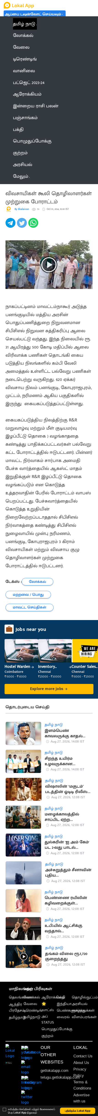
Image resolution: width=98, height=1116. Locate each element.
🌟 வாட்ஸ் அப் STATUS (47, 1013)
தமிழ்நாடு (17, 1017)
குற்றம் (47, 1036)
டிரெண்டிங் (32, 1010)
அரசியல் (80, 1004)
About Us (81, 1063)
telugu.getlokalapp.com (60, 1077)
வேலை (30, 1004)
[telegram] (11, 225)
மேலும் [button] (20, 176)
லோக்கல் (31, 997)
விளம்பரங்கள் (84, 1017)
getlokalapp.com (54, 1070)
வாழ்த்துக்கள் (83, 1010)
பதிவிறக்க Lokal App (77, 1110)
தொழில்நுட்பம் (85, 997)
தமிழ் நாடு (24, 24)
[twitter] (22, 225)
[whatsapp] (34, 225)
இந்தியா (64, 1004)
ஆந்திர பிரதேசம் (17, 1007)
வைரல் (63, 1017)
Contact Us (83, 1056)
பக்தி (61, 997)
